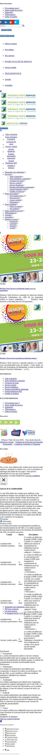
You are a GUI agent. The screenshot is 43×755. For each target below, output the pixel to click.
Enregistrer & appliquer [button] (9, 717)
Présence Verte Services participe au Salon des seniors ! (18, 358)
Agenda (8, 79)
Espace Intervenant (7, 36)
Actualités (8, 85)
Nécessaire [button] (4, 519)
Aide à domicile (11, 379)
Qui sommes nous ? (12, 8)
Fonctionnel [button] (4, 651)
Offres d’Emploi (11, 17)
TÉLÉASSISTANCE (13, 73)
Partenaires (9, 12)
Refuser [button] (22, 476)
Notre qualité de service (14, 10)
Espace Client (6, 30)
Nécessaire (7, 521)
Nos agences (9, 56)
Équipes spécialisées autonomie (16, 389)
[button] (1, 721)
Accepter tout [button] (14, 476)
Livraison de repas (12, 383)
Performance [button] (5, 664)
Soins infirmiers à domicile (15, 381)
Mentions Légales (7, 442)
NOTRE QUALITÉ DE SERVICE (18, 62)
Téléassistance (10, 15)
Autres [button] (2, 706)
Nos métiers (9, 50)
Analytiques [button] (4, 677)
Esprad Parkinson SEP (13, 391)
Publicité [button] (3, 690)
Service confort (10, 385)
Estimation (4, 128)
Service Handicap (11, 387)
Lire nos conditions (32, 476)
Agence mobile (10, 67)
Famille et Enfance (12, 394)
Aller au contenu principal (10, 719)
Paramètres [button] (4, 476)
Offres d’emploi (11, 44)
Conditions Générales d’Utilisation (27, 444)
